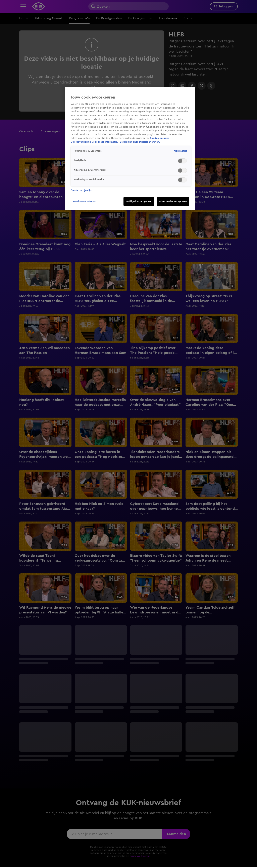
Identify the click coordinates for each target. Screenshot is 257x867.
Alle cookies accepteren (173, 201)
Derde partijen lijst (82, 190)
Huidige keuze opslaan (139, 201)
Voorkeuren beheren (84, 201)
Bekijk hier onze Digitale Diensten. (140, 142)
